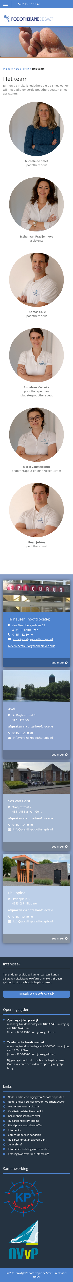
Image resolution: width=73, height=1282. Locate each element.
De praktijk (22, 68)
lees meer (57, 663)
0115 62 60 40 (30, 4)
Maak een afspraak (36, 994)
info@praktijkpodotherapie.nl (33, 639)
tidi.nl (36, 1277)
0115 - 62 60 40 (22, 634)
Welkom (8, 68)
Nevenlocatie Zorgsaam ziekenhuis (31, 646)
